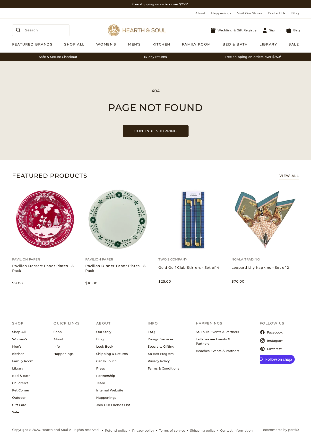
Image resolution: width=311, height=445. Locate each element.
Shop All (19, 332)
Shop (57, 332)
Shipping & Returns (112, 354)
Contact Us (276, 13)
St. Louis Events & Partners (217, 332)
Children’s (20, 383)
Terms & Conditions (163, 368)
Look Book (104, 346)
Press (100, 368)
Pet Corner (20, 390)
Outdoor (19, 397)
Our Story (103, 332)
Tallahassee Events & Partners (213, 341)
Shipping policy (202, 430)
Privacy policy (143, 430)
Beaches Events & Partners (217, 351)
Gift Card (19, 405)
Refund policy (116, 430)
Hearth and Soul (55, 430)
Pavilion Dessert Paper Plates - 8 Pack (43, 268)
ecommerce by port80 (281, 430)
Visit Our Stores (249, 13)
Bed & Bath (21, 376)
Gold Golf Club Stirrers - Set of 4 (188, 267)
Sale (15, 412)
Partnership (105, 376)
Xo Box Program (161, 354)
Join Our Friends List (113, 405)
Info (56, 346)
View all (289, 176)
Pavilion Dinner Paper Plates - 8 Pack (115, 268)
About (200, 13)
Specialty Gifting (161, 346)
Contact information (236, 430)
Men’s (17, 346)
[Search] (18, 30)
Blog (295, 13)
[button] (293, 30)
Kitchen (18, 354)
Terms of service (172, 430)
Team (100, 383)
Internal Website (109, 390)
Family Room (23, 361)
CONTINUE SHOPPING (155, 131)
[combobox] (40, 30)
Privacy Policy (159, 361)
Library (17, 368)
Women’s (19, 339)
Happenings (221, 13)
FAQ (151, 332)
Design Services (160, 339)
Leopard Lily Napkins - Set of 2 (260, 267)
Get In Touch (106, 361)
